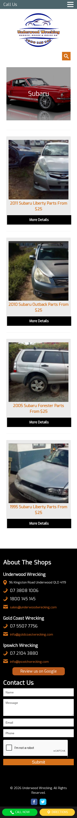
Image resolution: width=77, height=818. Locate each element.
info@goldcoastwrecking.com (31, 634)
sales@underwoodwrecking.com (33, 607)
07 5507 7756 (24, 626)
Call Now (22, 812)
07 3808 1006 (24, 590)
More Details (39, 220)
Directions (59, 812)
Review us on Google (38, 671)
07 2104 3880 (24, 653)
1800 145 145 (23, 599)
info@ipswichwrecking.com (29, 662)
